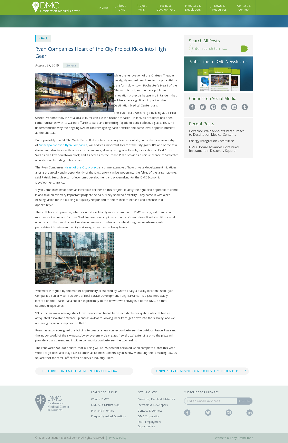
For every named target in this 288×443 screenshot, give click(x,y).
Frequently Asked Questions (109, 416)
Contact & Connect (244, 7)
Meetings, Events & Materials (156, 399)
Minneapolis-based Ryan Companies (63, 145)
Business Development (165, 7)
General (71, 65)
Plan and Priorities (102, 410)
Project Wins (142, 7)
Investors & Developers (193, 7)
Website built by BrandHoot (234, 438)
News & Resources (219, 7)
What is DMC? (100, 399)
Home (103, 7)
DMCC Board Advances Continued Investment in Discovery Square (214, 149)
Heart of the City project (81, 167)
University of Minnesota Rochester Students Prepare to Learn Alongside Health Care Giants (202, 371)
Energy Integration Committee (211, 141)
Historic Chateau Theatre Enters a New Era (79, 371)
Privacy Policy (117, 437)
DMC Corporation (149, 416)
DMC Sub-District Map (105, 405)
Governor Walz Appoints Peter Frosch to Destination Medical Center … (217, 133)
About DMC (122, 7)
